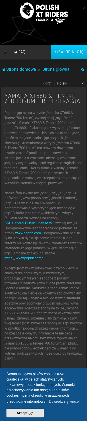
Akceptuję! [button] (25, 413)
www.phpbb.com (28, 233)
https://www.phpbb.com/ (23, 258)
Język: (48, 83)
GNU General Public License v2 (28, 223)
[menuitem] (20, 52)
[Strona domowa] (43, 13)
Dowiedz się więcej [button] (64, 401)
